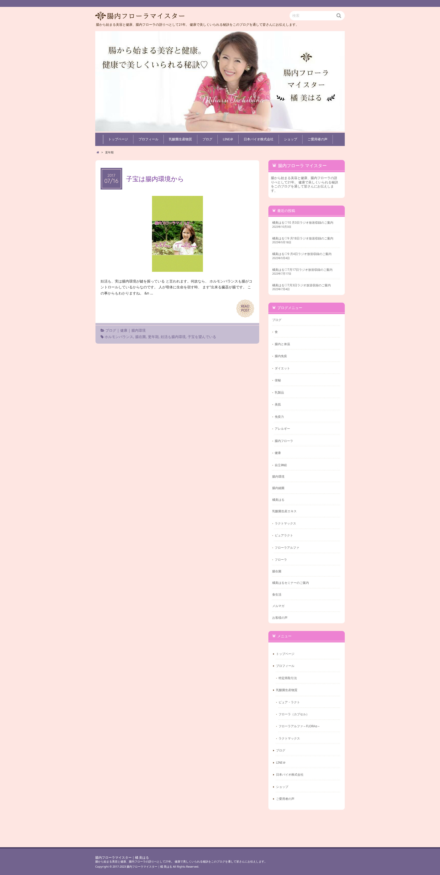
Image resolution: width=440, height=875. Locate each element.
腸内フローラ (284, 441)
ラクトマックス (285, 523)
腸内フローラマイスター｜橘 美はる (122, 857)
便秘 (278, 380)
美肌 (278, 404)
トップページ (118, 139)
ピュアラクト (284, 535)
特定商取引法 (288, 678)
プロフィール (148, 139)
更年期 (153, 336)
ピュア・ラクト (289, 702)
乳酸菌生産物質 (180, 139)
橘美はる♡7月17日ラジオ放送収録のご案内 (302, 270)
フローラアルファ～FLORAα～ (299, 726)
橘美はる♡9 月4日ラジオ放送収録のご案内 (302, 254)
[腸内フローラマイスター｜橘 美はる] (220, 81)
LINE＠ (228, 139)
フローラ (281, 559)
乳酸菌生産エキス (284, 511)
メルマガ (278, 606)
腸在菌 (140, 336)
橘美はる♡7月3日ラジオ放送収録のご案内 (301, 285)
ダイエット (282, 368)
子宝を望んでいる (202, 336)
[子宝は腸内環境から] (177, 268)
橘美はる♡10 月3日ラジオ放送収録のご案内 (302, 222)
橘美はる (278, 499)
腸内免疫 (281, 356)
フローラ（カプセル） (294, 714)
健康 (123, 330)
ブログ (207, 139)
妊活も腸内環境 (173, 336)
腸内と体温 (282, 344)
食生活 (276, 594)
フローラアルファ (287, 547)
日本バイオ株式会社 (258, 139)
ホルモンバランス (119, 336)
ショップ (290, 139)
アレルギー (282, 428)
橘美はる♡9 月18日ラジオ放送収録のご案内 (302, 238)
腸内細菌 (278, 488)
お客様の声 (279, 617)
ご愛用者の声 (317, 139)
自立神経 (281, 465)
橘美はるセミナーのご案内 (290, 583)
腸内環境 (138, 330)
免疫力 (279, 416)
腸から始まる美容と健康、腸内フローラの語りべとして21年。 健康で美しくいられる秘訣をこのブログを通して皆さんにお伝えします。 (181, 861)
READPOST (245, 308)
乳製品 (279, 392)
